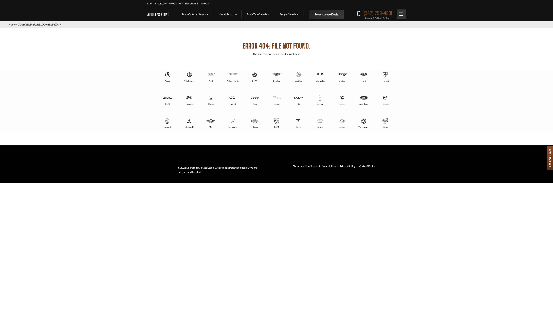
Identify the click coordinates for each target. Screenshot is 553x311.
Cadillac (298, 81)
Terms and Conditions (305, 166)
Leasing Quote (550, 158)
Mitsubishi (189, 127)
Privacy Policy (347, 166)
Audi (211, 81)
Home (12, 24)
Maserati (167, 127)
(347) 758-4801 (378, 13)
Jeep (255, 104)
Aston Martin (233, 81)
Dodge (342, 81)
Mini (211, 127)
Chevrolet (320, 81)
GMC (167, 104)
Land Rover (364, 104)
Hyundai (189, 104)
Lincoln (320, 104)
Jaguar (277, 104)
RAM (276, 127)
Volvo (385, 127)
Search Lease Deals (326, 14)
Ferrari (385, 81)
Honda (211, 104)
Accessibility (328, 166)
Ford (364, 81)
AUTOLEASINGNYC (158, 14)
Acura (167, 81)
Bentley (276, 81)
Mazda (386, 104)
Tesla (298, 127)
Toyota (320, 127)
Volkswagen (363, 127)
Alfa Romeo (189, 81)
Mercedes (233, 127)
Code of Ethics (367, 166)
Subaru (342, 127)
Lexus (341, 104)
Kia (298, 104)
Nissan (255, 127)
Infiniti (233, 104)
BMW (254, 81)
